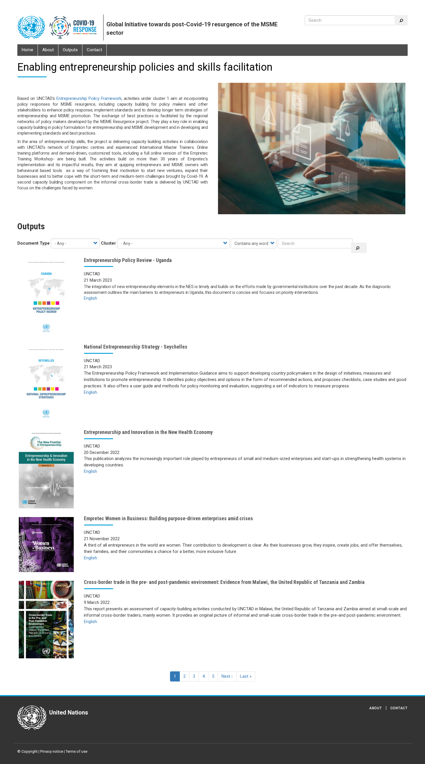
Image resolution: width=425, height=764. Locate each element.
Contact (94, 49)
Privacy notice (51, 751)
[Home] (60, 27)
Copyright (29, 751)
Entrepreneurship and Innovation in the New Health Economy (148, 432)
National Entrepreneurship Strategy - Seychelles (135, 347)
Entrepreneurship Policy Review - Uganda (128, 260)
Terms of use (76, 751)
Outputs (70, 49)
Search (359, 248)
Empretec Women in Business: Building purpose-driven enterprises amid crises (168, 518)
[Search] (401, 20)
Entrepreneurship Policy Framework (88, 98)
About (48, 49)
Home (27, 49)
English (90, 298)
